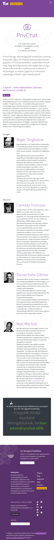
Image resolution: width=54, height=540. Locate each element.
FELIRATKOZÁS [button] (15, 514)
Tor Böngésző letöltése (26, 463)
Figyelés (7, 95)
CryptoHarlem (36, 381)
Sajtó (39, 482)
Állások (39, 473)
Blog (38, 476)
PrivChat (40, 485)
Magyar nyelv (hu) (40, 533)
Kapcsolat (40, 479)
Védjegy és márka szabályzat (15, 538)
